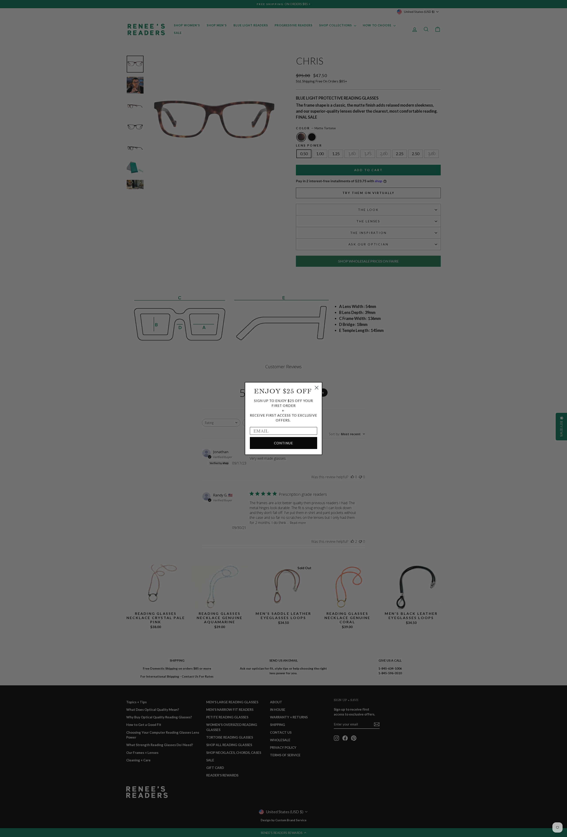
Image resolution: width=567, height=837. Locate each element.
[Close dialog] (316, 388)
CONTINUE (283, 443)
